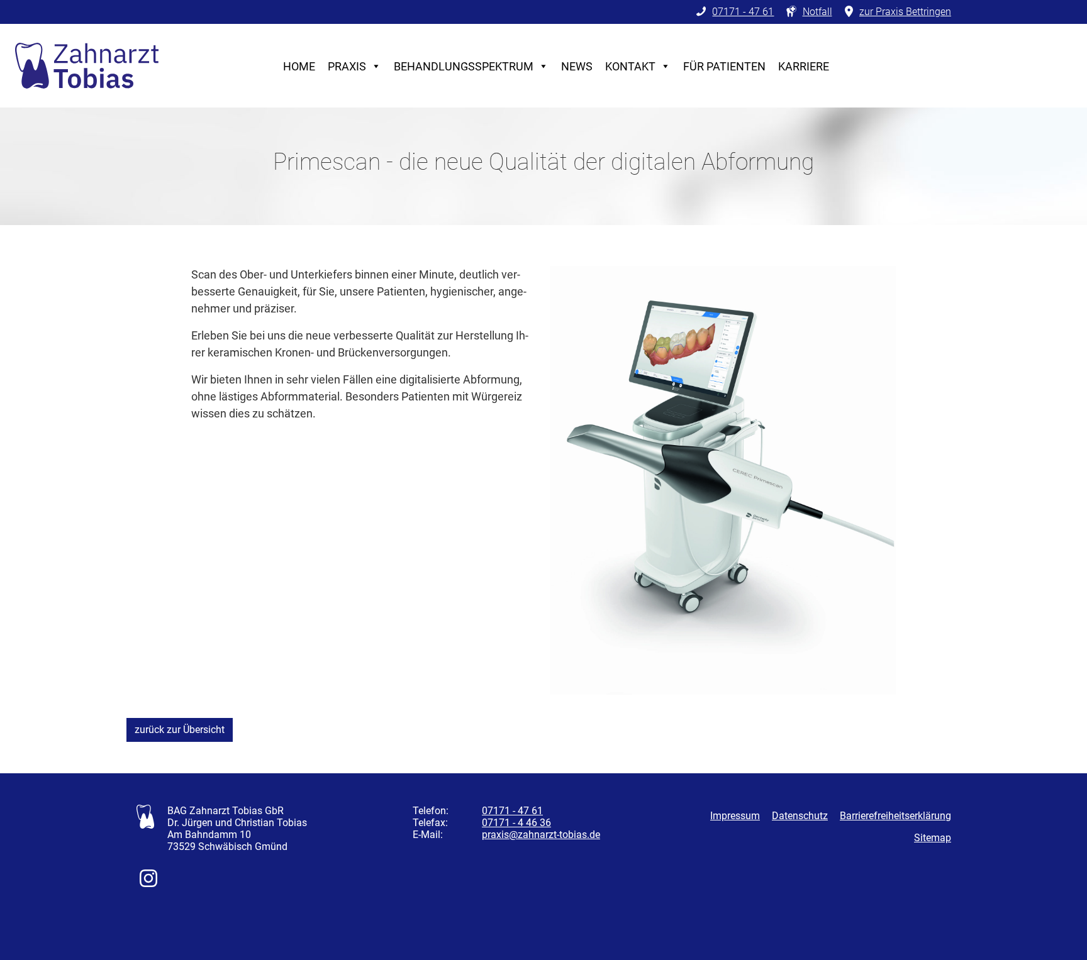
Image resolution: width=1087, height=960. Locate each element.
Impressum (735, 816)
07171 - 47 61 (512, 811)
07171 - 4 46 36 (516, 823)
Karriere (803, 66)
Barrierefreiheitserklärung (895, 816)
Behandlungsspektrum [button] (463, 66)
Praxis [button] (347, 66)
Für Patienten (724, 66)
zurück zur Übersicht (180, 730)
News (577, 66)
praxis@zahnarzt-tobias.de (541, 835)
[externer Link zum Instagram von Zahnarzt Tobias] (148, 884)
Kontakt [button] (630, 66)
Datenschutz (800, 816)
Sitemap (932, 838)
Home (299, 66)
